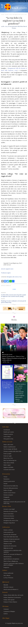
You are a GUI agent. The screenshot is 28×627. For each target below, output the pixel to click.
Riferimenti (5, 582)
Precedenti (3, 292)
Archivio (6, 613)
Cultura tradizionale (8, 573)
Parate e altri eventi (8, 444)
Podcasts (5, 592)
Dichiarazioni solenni (9, 518)
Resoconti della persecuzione (11, 488)
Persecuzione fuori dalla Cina (11, 485)
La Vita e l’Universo (8, 577)
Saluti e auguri (7, 465)
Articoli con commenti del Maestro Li (13, 554)
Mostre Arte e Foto (8, 458)
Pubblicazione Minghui (14, 1)
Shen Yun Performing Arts (10, 460)
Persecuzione (6, 474)
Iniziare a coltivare (8, 530)
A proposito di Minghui (9, 611)
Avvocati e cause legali (9, 509)
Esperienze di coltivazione (10, 546)
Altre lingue (5, 618)
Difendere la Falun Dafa (9, 541)
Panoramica (6, 479)
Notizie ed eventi (7, 442)
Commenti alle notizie (9, 469)
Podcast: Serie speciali (9, 599)
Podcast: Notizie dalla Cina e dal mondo (13, 595)
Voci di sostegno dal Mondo (10, 449)
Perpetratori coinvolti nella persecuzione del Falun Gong (14, 502)
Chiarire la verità (8, 543)
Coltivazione (6, 527)
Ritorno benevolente (8, 513)
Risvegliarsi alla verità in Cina (20, 14)
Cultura (4, 570)
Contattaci (6, 609)
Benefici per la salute (9, 432)
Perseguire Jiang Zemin (9, 522)
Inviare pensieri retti (8, 532)
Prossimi (3, 298)
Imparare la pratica (8, 434)
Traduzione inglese (6, 273)
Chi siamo (5, 606)
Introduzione (7, 429)
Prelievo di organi (8, 490)
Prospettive (6, 567)
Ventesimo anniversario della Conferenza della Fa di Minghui (14, 564)
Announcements (7, 556)
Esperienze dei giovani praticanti (12, 539)
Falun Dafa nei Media (9, 462)
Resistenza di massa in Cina (10, 511)
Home (2, 14)
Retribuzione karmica (9, 516)
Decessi (5, 483)
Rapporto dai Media (8, 467)
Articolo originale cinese (7, 269)
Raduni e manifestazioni (9, 446)
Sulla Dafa (5, 427)
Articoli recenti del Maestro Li (11, 589)
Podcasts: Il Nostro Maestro (10, 602)
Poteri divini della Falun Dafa (11, 536)
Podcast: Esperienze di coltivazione (12, 597)
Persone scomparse (8, 495)
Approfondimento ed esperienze (11, 559)
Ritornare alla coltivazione (10, 534)
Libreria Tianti (22, 1)
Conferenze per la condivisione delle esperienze (12, 551)
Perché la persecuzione (9, 481)
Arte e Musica (7, 575)
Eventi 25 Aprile (7, 453)
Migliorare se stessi (8, 548)
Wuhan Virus (7, 499)
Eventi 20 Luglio (8, 456)
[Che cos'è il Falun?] (7, 7)
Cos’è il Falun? (7, 436)
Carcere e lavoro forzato (9, 492)
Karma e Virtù (8, 14)
